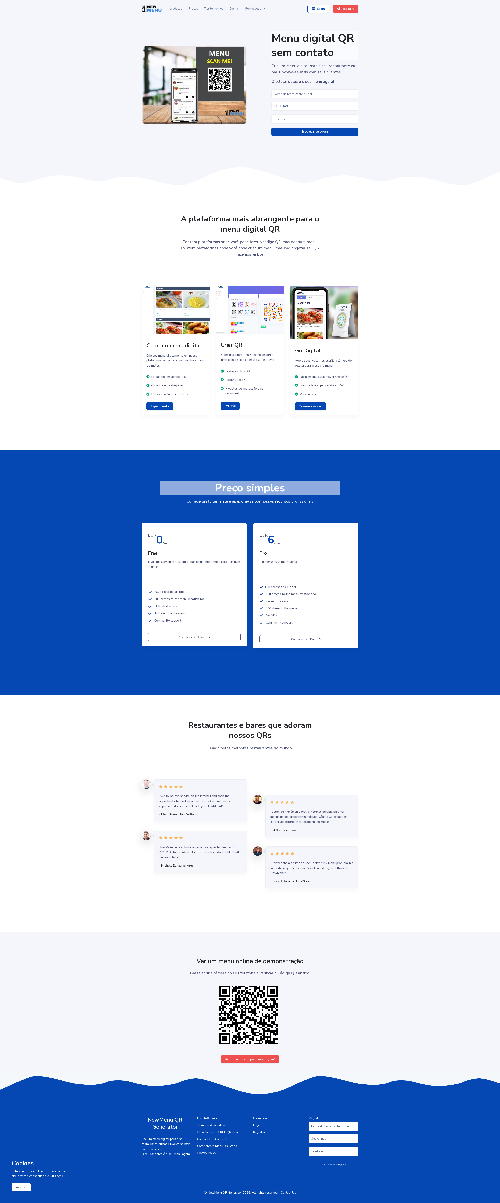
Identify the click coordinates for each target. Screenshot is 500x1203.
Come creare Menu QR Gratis (217, 1146)
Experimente (160, 406)
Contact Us (288, 1193)
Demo (234, 8)
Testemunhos (213, 8)
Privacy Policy (206, 1153)
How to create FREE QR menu (218, 1132)
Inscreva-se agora (315, 131)
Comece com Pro (303, 639)
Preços (193, 8)
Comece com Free (191, 637)
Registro (348, 9)
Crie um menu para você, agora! (252, 1059)
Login (320, 9)
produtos (176, 8)
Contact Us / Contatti (212, 1139)
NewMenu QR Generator (225, 1193)
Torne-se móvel (310, 406)
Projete (230, 406)
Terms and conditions (212, 1125)
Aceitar (21, 1187)
